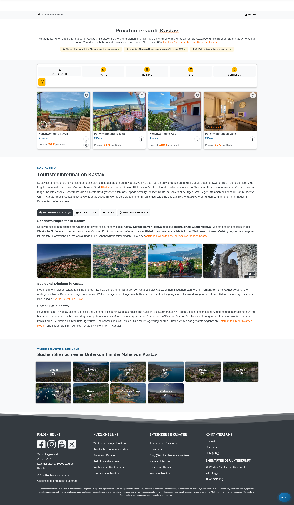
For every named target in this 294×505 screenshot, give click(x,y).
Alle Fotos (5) (88, 212)
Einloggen (213, 473)
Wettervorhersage (135, 212)
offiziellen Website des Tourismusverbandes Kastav (176, 235)
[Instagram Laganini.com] (51, 444)
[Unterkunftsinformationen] (86, 139)
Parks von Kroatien (104, 455)
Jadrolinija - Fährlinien (106, 461)
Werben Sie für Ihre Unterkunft (227, 467)
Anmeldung (215, 479)
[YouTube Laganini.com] (62, 444)
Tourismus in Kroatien (106, 473)
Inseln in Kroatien (160, 473)
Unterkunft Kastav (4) (57, 212)
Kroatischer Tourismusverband (111, 449)
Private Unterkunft (160, 461)
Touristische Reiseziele (164, 443)
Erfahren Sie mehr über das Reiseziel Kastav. (190, 42)
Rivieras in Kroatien (161, 467)
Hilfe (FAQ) (212, 453)
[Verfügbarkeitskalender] (86, 145)
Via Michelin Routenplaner (109, 467)
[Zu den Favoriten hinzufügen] (86, 95)
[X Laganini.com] (72, 444)
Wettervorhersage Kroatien (109, 443)
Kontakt (210, 441)
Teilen (251, 14)
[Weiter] (84, 111)
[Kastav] (64, 261)
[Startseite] (39, 15)
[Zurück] (43, 111)
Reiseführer (157, 449)
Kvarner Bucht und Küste (68, 299)
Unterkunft (49, 14)
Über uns (211, 447)
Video (110, 212)
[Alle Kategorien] (42, 82)
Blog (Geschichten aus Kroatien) (169, 455)
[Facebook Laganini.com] (41, 444)
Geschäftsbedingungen (51, 480)
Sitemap (72, 480)
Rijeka (105, 187)
